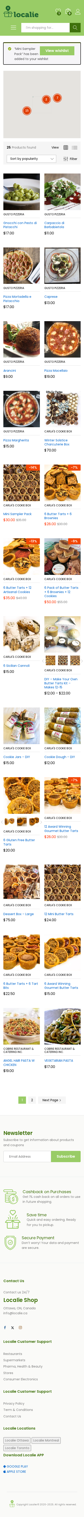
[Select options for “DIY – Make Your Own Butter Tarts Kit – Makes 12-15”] (51, 650)
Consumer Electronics (20, 1379)
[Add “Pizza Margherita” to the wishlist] (31, 424)
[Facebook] (5, 1327)
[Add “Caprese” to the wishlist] (72, 281)
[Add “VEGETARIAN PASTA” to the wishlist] (72, 1042)
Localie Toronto (17, 1448)
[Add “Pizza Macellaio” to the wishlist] (72, 355)
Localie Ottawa (17, 1440)
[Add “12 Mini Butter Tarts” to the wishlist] (72, 898)
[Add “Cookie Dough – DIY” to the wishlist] (72, 741)
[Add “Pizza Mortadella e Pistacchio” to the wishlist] (31, 281)
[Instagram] (20, 1328)
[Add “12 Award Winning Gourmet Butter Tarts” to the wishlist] (72, 811)
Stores (8, 1373)
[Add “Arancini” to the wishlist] (31, 355)
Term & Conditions (18, 1410)
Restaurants (12, 1354)
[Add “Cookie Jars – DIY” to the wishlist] (31, 741)
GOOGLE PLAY (17, 1466)
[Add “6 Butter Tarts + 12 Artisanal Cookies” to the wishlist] (31, 572)
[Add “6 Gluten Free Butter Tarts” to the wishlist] (31, 811)
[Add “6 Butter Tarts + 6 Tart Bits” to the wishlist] (31, 968)
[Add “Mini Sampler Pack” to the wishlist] (31, 498)
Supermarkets (14, 1360)
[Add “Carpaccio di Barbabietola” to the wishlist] (72, 207)
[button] (10, 207)
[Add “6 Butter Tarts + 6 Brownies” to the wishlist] (72, 498)
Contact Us (12, 1416)
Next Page (51, 1100)
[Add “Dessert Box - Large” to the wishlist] (31, 898)
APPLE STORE (16, 1471)
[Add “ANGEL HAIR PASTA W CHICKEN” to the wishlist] (31, 1042)
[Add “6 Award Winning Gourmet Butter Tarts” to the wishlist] (72, 968)
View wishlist (57, 50)
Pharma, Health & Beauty (23, 1366)
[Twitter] (12, 1327)
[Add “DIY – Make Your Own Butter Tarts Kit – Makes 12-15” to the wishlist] (72, 650)
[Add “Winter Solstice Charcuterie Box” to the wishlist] (72, 424)
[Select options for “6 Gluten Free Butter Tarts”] (10, 811)
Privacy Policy (13, 1403)
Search (75, 27)
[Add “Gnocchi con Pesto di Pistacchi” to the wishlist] (31, 207)
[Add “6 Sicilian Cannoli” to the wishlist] (31, 650)
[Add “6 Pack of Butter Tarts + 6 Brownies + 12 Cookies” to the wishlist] (72, 572)
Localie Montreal (46, 1440)
